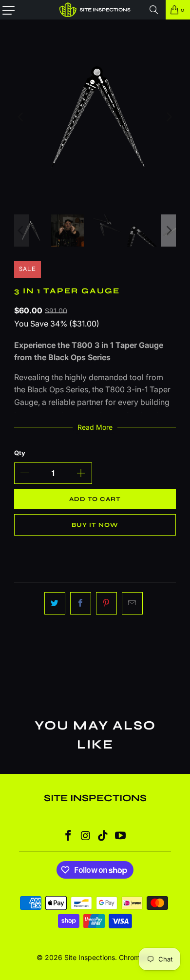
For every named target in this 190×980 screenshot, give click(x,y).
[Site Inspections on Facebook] (68, 836)
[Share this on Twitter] (54, 603)
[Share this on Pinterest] (106, 603)
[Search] (154, 9)
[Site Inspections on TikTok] (103, 836)
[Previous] (21, 117)
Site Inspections (89, 957)
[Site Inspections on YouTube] (121, 836)
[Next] (168, 117)
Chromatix (135, 957)
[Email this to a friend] (132, 603)
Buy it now (95, 524)
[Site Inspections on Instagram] (85, 836)
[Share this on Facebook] (80, 603)
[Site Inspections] (95, 9)
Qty (19, 453)
